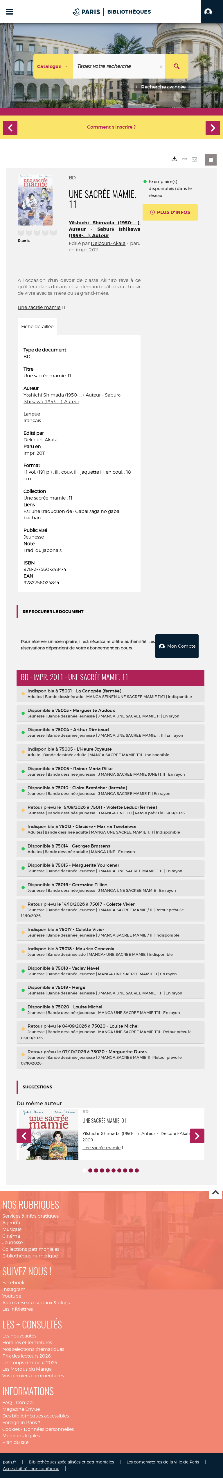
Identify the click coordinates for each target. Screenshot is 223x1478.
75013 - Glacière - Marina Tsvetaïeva (97, 826)
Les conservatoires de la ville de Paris (163, 1461)
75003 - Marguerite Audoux (85, 710)
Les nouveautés (19, 1336)
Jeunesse (12, 1242)
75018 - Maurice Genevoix (86, 948)
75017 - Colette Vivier (112, 904)
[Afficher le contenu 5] (108, 1170)
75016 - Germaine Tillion (81, 884)
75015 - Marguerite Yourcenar (87, 865)
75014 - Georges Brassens (82, 846)
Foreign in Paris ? (21, 1422)
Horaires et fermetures (27, 1342)
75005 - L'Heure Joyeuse (85, 749)
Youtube (11, 1296)
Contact (25, 1402)
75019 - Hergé (70, 987)
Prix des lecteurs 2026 (26, 1356)
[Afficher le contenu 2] (90, 1170)
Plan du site (15, 1442)
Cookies (11, 1429)
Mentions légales (21, 1435)
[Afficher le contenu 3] (96, 1170)
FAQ (7, 1402)
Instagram (14, 1289)
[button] (212, 11)
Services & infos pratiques (30, 1216)
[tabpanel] (79, 466)
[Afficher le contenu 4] (102, 1170)
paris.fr (9, 1461)
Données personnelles (49, 1429)
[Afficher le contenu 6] (114, 1170)
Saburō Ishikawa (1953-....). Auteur (105, 232)
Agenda (11, 1222)
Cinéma (11, 1236)
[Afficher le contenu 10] (137, 1170)
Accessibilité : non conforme (31, 1468)
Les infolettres (17, 1309)
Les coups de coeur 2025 (29, 1362)
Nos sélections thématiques (33, 1349)
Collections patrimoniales (30, 1249)
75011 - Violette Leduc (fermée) (124, 807)
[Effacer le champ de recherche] (161, 66)
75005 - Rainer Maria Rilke (84, 768)
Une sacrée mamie (39, 307)
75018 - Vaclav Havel (77, 968)
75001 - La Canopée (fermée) (90, 691)
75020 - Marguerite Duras (119, 1051)
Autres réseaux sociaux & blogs (36, 1302)
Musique (11, 1229)
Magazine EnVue (21, 1409)
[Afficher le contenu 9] (131, 1170)
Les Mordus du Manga (27, 1369)
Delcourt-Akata (108, 243)
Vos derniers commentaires (33, 1375)
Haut (215, 1192)
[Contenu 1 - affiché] (84, 1170)
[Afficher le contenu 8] (125, 1170)
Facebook (13, 1282)
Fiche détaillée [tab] (37, 326)
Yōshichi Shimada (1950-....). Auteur (62, 395)
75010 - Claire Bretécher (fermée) (91, 787)
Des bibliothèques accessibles (35, 1416)
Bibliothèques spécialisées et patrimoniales (71, 1461)
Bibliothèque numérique (30, 1256)
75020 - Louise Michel (78, 1007)
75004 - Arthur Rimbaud (82, 729)
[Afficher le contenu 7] (119, 1170)
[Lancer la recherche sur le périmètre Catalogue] (176, 66)
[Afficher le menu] (10, 11)
